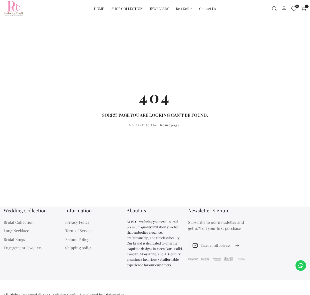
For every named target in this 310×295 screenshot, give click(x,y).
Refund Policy (77, 239)
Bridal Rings (14, 239)
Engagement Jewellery (23, 247)
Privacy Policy (77, 222)
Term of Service (79, 230)
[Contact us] (300, 265)
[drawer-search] (274, 9)
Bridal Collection (19, 222)
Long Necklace (16, 230)
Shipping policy (78, 247)
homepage (170, 125)
